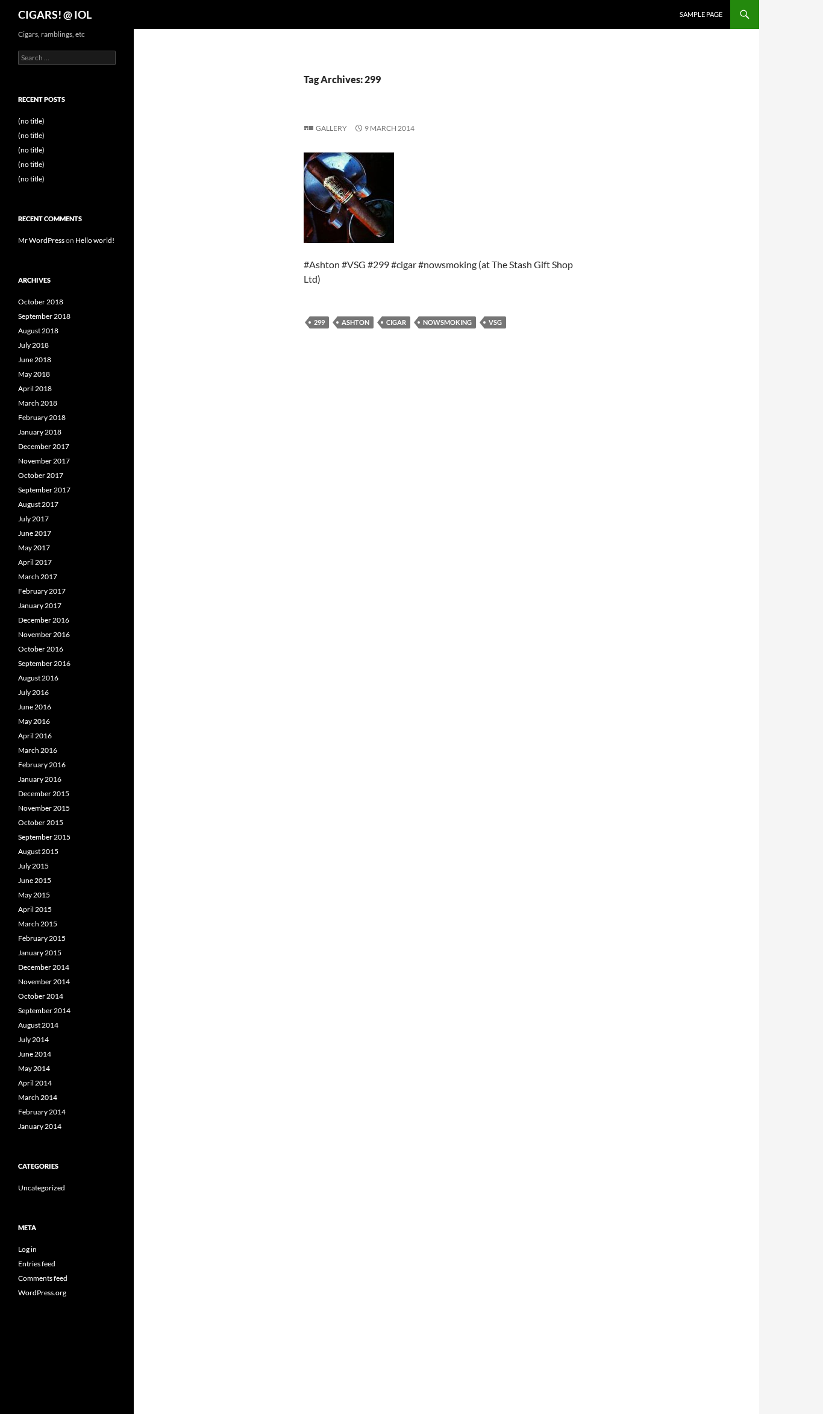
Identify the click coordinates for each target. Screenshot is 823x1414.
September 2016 (44, 663)
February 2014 (42, 1111)
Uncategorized (41, 1187)
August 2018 (38, 330)
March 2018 (37, 402)
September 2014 (44, 1010)
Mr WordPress (41, 240)
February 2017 (42, 590)
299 (319, 322)
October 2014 (40, 996)
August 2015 (38, 851)
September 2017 (44, 489)
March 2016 (37, 750)
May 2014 (34, 1068)
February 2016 (42, 764)
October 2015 (40, 822)
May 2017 (34, 547)
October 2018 (40, 301)
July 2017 (33, 518)
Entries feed (36, 1263)
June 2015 (34, 880)
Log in (27, 1249)
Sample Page (701, 14)
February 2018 (42, 417)
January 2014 (39, 1126)
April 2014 (35, 1082)
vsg (495, 322)
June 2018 (34, 359)
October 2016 (40, 648)
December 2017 (43, 446)
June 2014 (34, 1053)
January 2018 (39, 431)
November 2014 (44, 981)
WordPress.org (42, 1292)
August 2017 (38, 504)
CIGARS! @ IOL (55, 14)
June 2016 (34, 706)
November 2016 (44, 634)
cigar (396, 322)
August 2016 (38, 677)
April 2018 (35, 388)
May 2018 (34, 374)
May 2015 (34, 894)
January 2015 (39, 952)
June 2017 (34, 533)
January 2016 (39, 779)
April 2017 (35, 562)
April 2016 (35, 735)
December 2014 (43, 967)
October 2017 (40, 475)
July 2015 (33, 865)
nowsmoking (447, 322)
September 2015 (44, 836)
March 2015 (37, 923)
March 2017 (37, 576)
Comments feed (42, 1278)
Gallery (331, 128)
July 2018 (33, 345)
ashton (355, 322)
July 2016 (33, 692)
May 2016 (34, 721)
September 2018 (44, 316)
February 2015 (42, 938)
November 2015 (44, 807)
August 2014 (38, 1024)
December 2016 (43, 619)
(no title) (31, 120)
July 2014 (33, 1039)
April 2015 (35, 909)
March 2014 (37, 1097)
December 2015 (43, 793)
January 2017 (39, 605)
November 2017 (44, 460)
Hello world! (94, 240)
